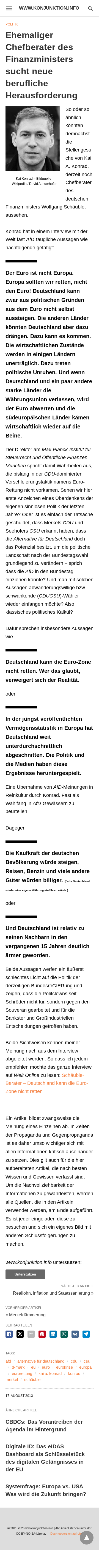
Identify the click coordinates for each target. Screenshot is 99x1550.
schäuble (32, 1379)
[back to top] (87, 1538)
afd (8, 1361)
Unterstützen (25, 1274)
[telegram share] (86, 1334)
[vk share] (75, 1334)
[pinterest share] (42, 1334)
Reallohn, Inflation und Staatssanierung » (53, 1293)
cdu (74, 1361)
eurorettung (22, 1373)
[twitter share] (20, 1334)
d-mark (18, 1367)
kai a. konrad (50, 1373)
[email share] (31, 1334)
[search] (90, 8)
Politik (12, 24)
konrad (74, 1373)
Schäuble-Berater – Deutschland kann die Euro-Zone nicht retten (47, 1083)
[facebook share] (9, 1334)
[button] (33, 138)
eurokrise (64, 1367)
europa (85, 1367)
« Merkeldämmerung (26, 1314)
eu (33, 1367)
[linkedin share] (53, 1334)
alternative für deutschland (40, 1361)
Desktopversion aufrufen (66, 1533)
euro (46, 1367)
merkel (12, 1379)
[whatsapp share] (64, 1334)
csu (87, 1361)
